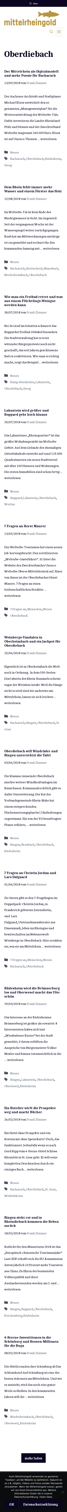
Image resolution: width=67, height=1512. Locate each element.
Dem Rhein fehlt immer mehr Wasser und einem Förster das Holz (33, 189)
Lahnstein (43, 381)
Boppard (16, 497)
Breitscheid (34, 268)
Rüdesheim (53, 158)
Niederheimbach (16, 274)
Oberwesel (11, 1085)
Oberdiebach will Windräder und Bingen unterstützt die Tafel (31, 753)
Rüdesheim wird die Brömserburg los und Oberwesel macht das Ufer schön (32, 992)
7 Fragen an (18, 608)
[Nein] (62, 1492)
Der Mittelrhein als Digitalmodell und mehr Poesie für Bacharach (31, 74)
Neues (14, 152)
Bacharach (17, 158)
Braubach (28, 844)
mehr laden (33, 1458)
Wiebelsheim (13, 1195)
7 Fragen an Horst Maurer (25, 526)
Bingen (31, 722)
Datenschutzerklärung (40, 1504)
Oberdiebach (35, 158)
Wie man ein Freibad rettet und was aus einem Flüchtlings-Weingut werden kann (33, 301)
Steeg (8, 165)
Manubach (51, 268)
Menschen (34, 608)
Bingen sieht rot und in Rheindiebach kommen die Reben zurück (31, 1222)
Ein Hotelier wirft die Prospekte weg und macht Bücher (30, 1110)
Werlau (9, 504)
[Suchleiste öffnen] (51, 32)
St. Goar (50, 1189)
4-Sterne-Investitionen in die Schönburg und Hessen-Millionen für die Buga (31, 1342)
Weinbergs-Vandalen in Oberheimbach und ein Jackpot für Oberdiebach (32, 641)
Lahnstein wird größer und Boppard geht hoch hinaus (26, 412)
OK (11, 1504)
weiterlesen (48, 138)
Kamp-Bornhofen (22, 381)
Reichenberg (13, 1315)
